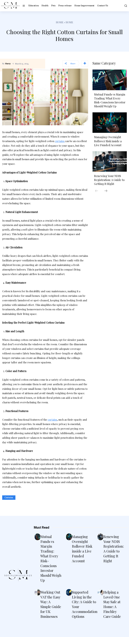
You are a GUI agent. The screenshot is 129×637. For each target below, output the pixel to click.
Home (59, 22)
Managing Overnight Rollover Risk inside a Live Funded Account (108, 141)
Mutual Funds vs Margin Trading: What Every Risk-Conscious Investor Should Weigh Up (109, 100)
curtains (9, 497)
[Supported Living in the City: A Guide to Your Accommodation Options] (69, 592)
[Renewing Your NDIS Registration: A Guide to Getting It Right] (110, 161)
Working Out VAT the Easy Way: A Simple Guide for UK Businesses (50, 604)
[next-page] (106, 191)
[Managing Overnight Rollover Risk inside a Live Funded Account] (110, 122)
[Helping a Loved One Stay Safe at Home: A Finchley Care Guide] (100, 592)
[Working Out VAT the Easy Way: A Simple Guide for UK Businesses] (37, 592)
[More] (84, 63)
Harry (8, 64)
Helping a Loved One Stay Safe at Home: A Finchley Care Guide (112, 604)
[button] (125, 5)
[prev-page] (97, 191)
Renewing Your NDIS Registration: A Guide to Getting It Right (109, 180)
